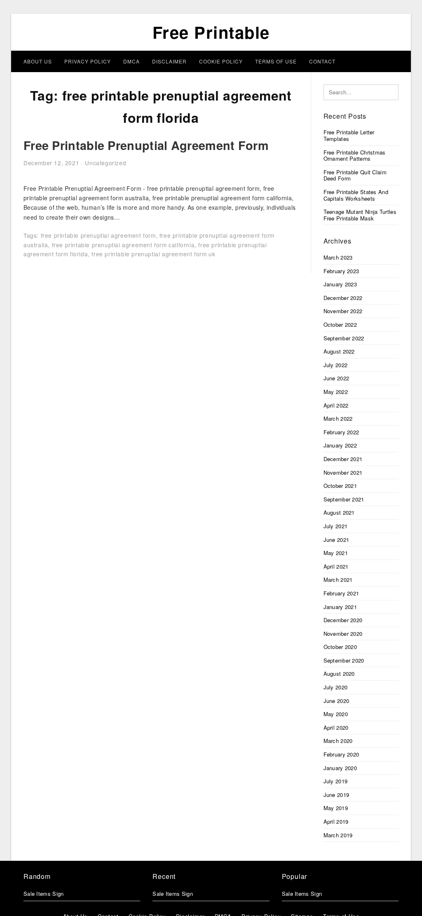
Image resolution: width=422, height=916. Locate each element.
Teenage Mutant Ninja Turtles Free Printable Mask (360, 215)
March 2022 (338, 418)
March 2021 (338, 579)
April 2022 (336, 405)
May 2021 (336, 553)
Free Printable (211, 32)
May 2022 (336, 392)
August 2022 (339, 351)
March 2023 (338, 257)
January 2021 (340, 607)
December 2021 (343, 459)
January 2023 (340, 284)
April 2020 (336, 727)
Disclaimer (169, 61)
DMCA (131, 61)
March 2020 (338, 741)
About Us (37, 61)
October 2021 (340, 486)
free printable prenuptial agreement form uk (153, 254)
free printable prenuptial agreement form (98, 235)
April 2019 (336, 821)
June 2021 (336, 540)
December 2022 (343, 298)
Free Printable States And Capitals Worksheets (356, 195)
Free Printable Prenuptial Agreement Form (146, 145)
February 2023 (341, 271)
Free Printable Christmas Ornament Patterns (355, 155)
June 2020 (336, 701)
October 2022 (340, 324)
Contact (322, 61)
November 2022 (343, 311)
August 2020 (339, 673)
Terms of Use (276, 61)
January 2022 (340, 445)
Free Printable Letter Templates (349, 135)
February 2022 (341, 432)
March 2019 (338, 835)
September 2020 (344, 660)
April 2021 (336, 566)
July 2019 (336, 781)
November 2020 (343, 633)
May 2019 (336, 808)
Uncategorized (105, 163)
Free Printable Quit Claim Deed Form (355, 175)
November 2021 (343, 472)
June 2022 (336, 378)
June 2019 (336, 795)
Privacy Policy (87, 61)
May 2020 (336, 714)
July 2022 (336, 365)
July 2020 (336, 687)
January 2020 (340, 768)
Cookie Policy (221, 61)
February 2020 (341, 754)
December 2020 (343, 620)
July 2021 (336, 526)
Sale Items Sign (43, 893)
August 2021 (339, 512)
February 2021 (341, 593)
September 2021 (344, 499)
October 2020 (340, 647)
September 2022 (344, 338)
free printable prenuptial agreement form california (123, 245)
